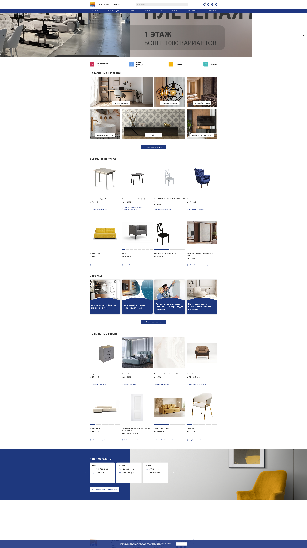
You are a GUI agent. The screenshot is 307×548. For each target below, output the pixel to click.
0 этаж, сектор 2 (102, 209)
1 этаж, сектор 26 (133, 440)
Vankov (93, 440)
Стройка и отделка (114, 11)
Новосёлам (94, 11)
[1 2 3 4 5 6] (137, 352)
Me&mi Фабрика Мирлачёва (131, 265)
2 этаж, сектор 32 (166, 209)
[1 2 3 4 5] (105, 407)
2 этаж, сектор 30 (196, 440)
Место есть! (95, 209)
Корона (126, 384)
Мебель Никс (95, 384)
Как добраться (211, 11)
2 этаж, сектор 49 (100, 440)
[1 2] (105, 177)
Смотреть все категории (153, 147)
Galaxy (190, 440)
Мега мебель (95, 265)
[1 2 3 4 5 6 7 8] (137, 232)
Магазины (175, 11)
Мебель (132, 11)
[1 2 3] (137, 177)
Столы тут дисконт (129, 207)
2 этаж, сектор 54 (132, 384)
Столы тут (127, 209)
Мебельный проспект (194, 265)
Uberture (126, 440)
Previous (3, 35)
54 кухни (122, 465)
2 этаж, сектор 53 (201, 384)
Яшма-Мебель (160, 440)
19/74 (94, 465)
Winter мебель (192, 384)
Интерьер (147, 11)
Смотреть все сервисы (153, 322)
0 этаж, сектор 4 (204, 265)
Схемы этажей (192, 11)
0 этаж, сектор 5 (138, 207)
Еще (161, 11)
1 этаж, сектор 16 (164, 384)
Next (303, 35)
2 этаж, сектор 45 (143, 265)
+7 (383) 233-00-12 (104, 4)
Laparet (158, 384)
